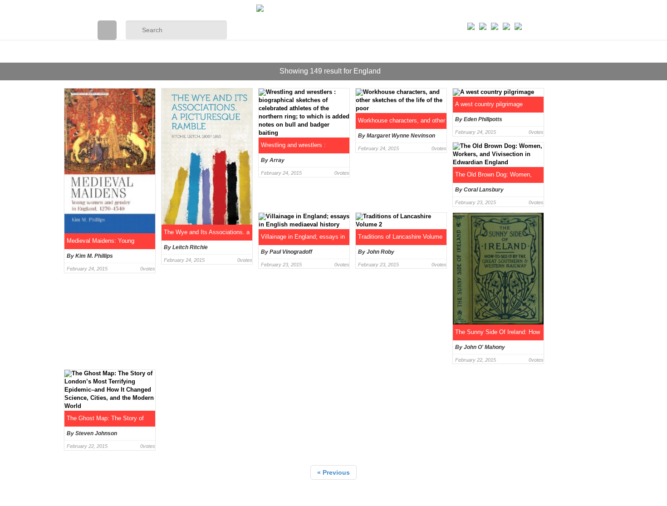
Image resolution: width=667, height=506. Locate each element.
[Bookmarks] (494, 14)
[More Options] (518, 18)
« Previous (333, 472)
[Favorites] (471, 14)
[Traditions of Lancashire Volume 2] (398, 286)
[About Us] (482, 14)
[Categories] (107, 30)
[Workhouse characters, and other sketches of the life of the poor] (398, 162)
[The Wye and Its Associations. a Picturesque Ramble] (204, 162)
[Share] (506, 14)
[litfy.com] (333, 8)
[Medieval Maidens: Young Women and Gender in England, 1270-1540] (107, 162)
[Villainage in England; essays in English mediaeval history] (301, 286)
